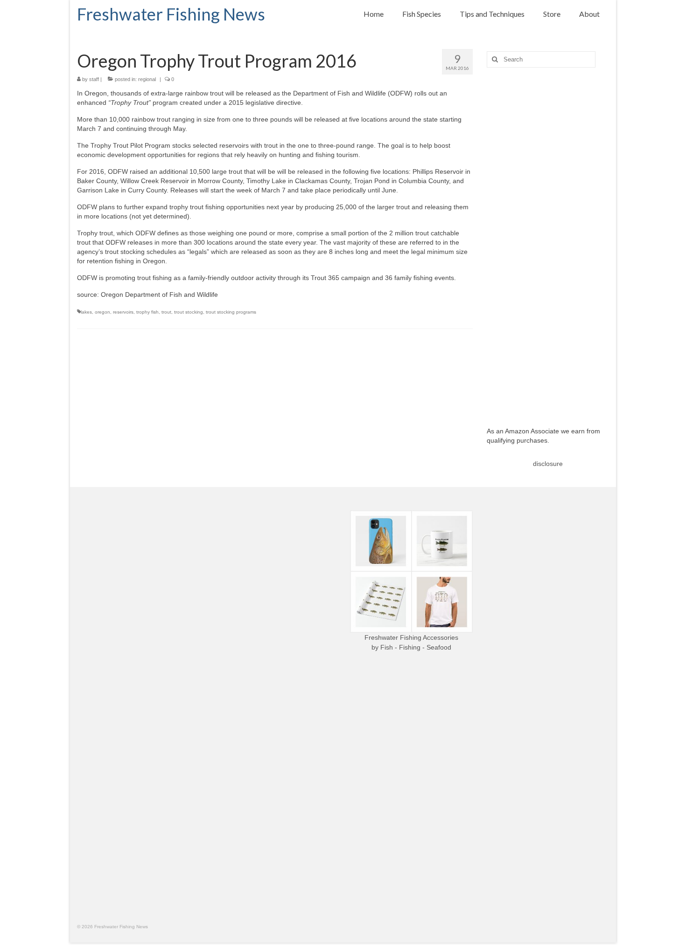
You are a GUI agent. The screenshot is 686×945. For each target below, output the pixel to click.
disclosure (548, 463)
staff (94, 79)
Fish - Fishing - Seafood (415, 647)
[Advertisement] (548, 240)
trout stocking (188, 312)
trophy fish (147, 312)
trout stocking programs (231, 312)
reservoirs (123, 312)
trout (166, 312)
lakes (86, 312)
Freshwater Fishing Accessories (411, 637)
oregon (102, 312)
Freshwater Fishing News (171, 14)
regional (147, 79)
